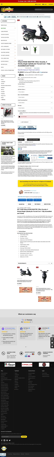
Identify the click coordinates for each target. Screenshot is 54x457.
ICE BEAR (2, 91)
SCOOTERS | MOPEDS (5, 52)
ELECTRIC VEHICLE (4, 61)
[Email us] (52, 343)
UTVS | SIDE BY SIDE (5, 58)
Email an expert (33, 190)
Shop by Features (4, 421)
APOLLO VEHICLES (4, 384)
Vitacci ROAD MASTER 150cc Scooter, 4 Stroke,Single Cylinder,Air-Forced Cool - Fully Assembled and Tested (24, 14)
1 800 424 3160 (28, 192)
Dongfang (3, 93)
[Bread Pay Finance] (19, 148)
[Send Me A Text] (52, 339)
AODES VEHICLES (4, 373)
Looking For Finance (45, 376)
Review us (30, 390)
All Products (3, 416)
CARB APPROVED (4, 31)
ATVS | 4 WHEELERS (5, 46)
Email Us (30, 199)
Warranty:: (20, 105)
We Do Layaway (31, 386)
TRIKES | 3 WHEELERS (5, 409)
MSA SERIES (3, 419)
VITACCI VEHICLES (4, 390)
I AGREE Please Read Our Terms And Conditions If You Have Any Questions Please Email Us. (34, 113)
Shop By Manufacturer (6, 43)
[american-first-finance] (21, 148)
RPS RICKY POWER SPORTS (6, 85)
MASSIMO (3, 87)
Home (2, 14)
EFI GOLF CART (3, 417)
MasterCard (33, 354)
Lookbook (2, 428)
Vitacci (2, 79)
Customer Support (31, 373)
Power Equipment (4, 413)
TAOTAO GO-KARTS (5, 34)
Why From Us (37, 204)
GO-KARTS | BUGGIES (5, 55)
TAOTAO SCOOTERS (5, 37)
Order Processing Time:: (22, 100)
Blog (29, 379)
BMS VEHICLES (4, 40)
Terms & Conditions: (22, 110)
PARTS (2, 67)
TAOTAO (2, 83)
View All (3, 99)
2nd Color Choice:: (21, 89)
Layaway (29, 374)
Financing (30, 382)
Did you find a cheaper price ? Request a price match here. (29, 69)
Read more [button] (22, 338)
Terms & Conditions (31, 376)
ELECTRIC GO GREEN (5, 408)
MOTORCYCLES (4, 64)
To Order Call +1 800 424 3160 (27, 1)
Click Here (34, 145)
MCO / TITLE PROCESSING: (23, 94)
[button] (3, 455)
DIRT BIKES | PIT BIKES (5, 49)
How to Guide (30, 387)
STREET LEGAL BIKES (5, 405)
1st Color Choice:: (21, 84)
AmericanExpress (26, 356)
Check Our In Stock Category (33, 139)
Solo (29, 356)
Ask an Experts (36, 192)
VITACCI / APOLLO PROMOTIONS (7, 70)
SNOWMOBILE (3, 400)
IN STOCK (3, 28)
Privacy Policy (44, 373)
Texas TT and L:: (21, 79)
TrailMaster (3, 81)
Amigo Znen (3, 95)
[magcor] (44, 365)
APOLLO (2, 89)
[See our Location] (52, 346)
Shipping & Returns (31, 378)
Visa (30, 354)
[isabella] (27, 365)
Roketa (2, 97)
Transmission (3, 424)
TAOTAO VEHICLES (4, 385)
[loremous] (9, 365)
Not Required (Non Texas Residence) (26, 82)
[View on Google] (21, 328)
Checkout (51, 4)
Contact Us (30, 381)
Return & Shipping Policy (32, 384)
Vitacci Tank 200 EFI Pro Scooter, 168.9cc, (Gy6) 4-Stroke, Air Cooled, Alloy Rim (7, 122)
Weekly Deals (4, 25)
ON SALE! (2, 382)
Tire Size (2, 422)
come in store (38, 199)
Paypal (26, 354)
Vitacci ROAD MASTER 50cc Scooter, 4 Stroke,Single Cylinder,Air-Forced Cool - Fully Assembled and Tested (44, 289)
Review (29, 204)
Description (21, 204)
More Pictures (47, 204)
